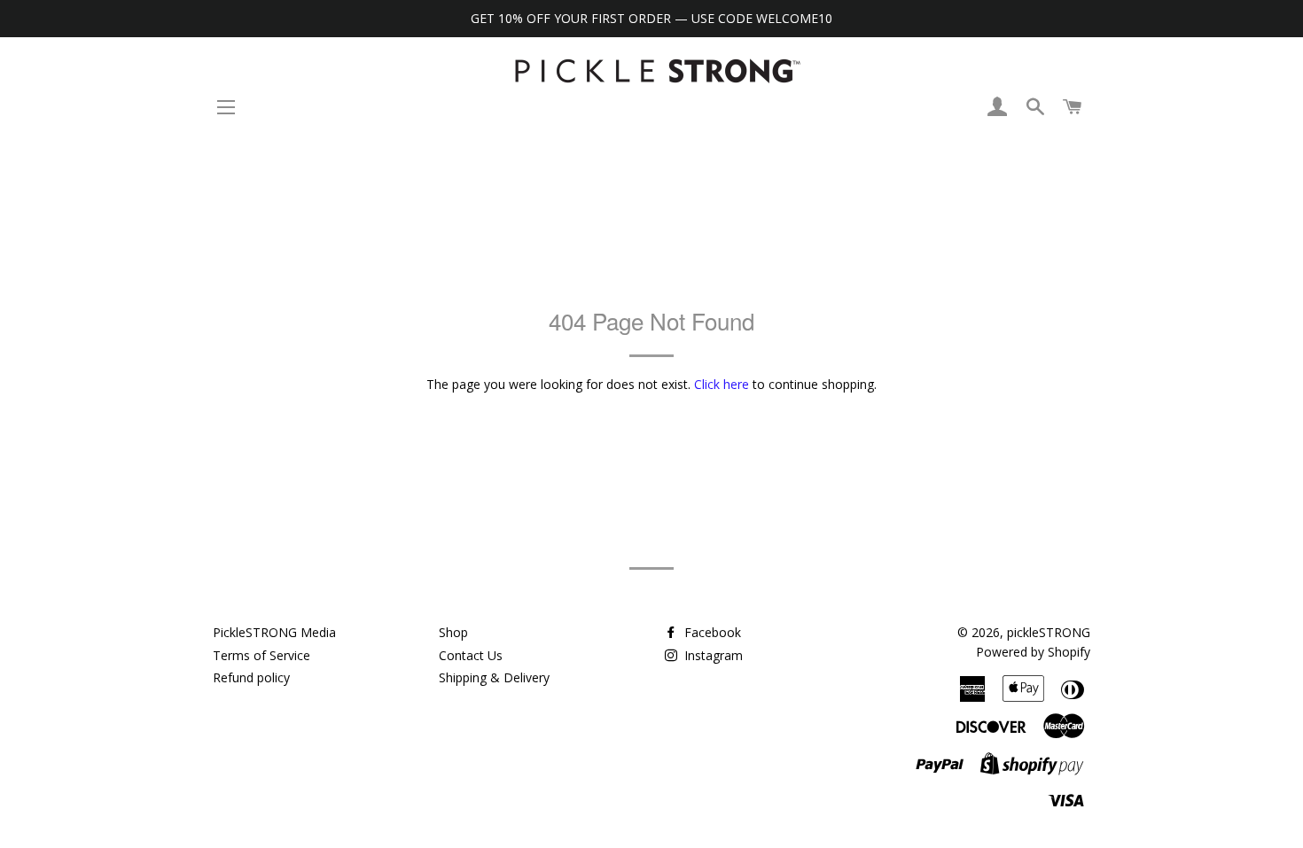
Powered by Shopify (1033, 651)
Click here (721, 384)
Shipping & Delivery (494, 677)
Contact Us (471, 655)
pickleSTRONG (1048, 632)
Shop (453, 632)
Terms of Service (261, 655)
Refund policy (251, 677)
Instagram (712, 655)
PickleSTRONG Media (274, 632)
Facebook (711, 632)
